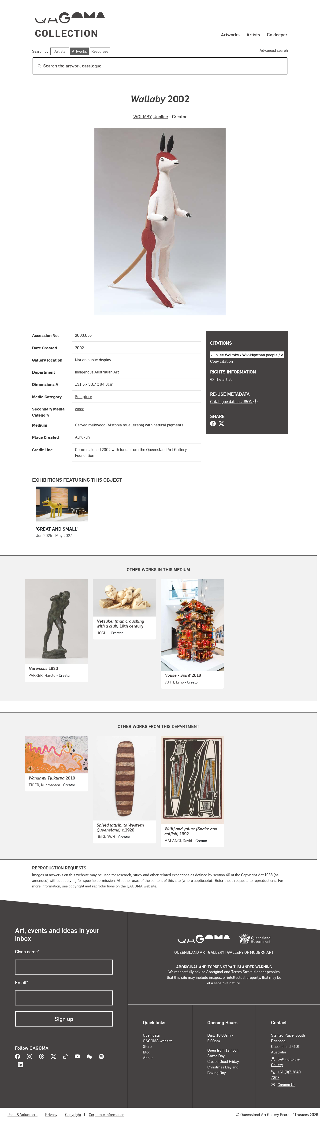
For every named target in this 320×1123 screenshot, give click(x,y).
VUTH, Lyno (174, 682)
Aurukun (82, 437)
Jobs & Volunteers (22, 1114)
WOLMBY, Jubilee (150, 116)
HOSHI (102, 632)
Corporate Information (106, 1114)
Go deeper (277, 34)
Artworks (230, 34)
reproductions (264, 880)
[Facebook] (213, 424)
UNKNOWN (106, 836)
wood (79, 408)
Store (147, 1046)
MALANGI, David (178, 840)
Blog (146, 1051)
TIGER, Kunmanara (44, 784)
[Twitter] (221, 424)
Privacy (51, 1114)
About (148, 1057)
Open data (151, 1035)
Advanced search (274, 50)
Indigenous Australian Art (97, 371)
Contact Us (286, 1084)
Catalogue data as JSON (231, 401)
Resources (99, 51)
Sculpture (83, 396)
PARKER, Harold (42, 675)
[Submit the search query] (35, 66)
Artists (253, 34)
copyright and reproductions (92, 885)
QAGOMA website (157, 1040)
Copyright (73, 1114)
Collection (66, 33)
